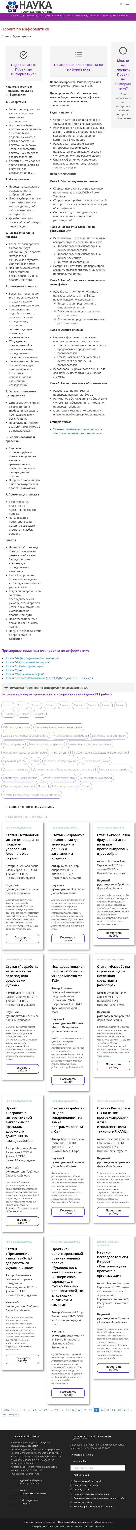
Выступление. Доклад (96, 761)
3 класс (36, 705)
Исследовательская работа (70, 736)
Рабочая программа (64, 786)
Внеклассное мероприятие (61, 761)
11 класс (24, 714)
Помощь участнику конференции (91, 1493)
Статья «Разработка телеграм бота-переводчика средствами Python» (22, 975)
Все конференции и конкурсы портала (93, 1506)
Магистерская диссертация (46, 744)
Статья (35, 761)
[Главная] (9, 15)
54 (125, 1409)
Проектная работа (14, 761)
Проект (42, 786)
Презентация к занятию (18, 786)
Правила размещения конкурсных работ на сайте (99, 1498)
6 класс (78, 705)
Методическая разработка (58, 778)
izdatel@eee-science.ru (33, 1493)
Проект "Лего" (14, 670)
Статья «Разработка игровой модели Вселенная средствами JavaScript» (113, 975)
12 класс (39, 714)
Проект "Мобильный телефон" (24, 674)
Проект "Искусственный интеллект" (27, 662)
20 (34, 1409)
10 (23, 1409)
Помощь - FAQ (81, 1489)
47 (84, 1409)
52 (113, 1409)
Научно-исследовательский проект (25, 752)
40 (56, 1409)
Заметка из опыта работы (114, 769)
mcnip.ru (25, 1503)
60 (4, 1414)
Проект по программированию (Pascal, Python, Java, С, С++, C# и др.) (49, 678)
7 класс (92, 705)
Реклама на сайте (83, 1502)
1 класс (7, 705)
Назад (6, 1409)
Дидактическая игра (15, 769)
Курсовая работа (13, 744)
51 (107, 1409)
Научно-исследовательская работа (89, 744)
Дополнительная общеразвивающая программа (63, 769)
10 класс (8, 714)
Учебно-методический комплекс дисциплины (31, 795)
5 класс (64, 705)
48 (90, 1409)
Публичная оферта (103, 1522)
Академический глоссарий (87, 1481)
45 (73, 1409)
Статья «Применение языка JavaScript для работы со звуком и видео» (20, 1258)
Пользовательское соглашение (39, 1522)
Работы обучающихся (16, 727)
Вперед (13, 1414)
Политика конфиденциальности (74, 1522)
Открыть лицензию (81, 1454)
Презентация (60, 752)
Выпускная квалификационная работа (58, 727)
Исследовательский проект (109, 736)
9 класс (120, 705)
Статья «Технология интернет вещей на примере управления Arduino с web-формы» (22, 846)
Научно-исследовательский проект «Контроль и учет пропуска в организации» (112, 1264)
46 (78, 1409)
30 (45, 1409)
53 (119, 1409)
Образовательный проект (96, 778)
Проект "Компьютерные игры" (24, 666)
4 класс (50, 705)
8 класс (106, 705)
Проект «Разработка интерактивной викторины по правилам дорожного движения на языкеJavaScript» (20, 1124)
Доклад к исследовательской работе (25, 736)
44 (67, 1409)
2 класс (21, 705)
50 (102, 1409)
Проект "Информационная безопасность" (32, 658)
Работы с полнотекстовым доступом (30, 807)
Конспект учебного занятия (20, 778)
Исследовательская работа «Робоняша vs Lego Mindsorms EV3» (67, 973)
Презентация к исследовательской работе (100, 752)
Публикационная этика (86, 1485)
